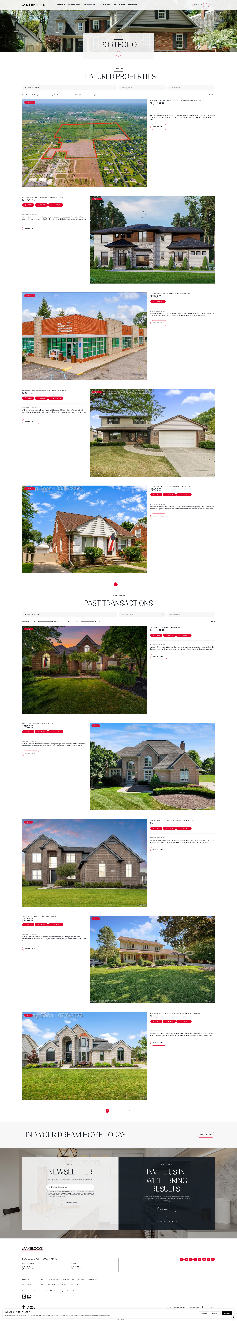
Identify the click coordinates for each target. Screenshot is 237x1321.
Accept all (227, 1313)
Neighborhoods (74, 5)
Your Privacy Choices (118, 1319)
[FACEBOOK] (182, 1259)
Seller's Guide (62, 1285)
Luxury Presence (179, 1307)
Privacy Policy (61, 1196)
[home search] (208, 5)
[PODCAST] (204, 1259)
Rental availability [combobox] (175, 88)
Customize (215, 1313)
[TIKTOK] (208, 1259)
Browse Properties (206, 1134)
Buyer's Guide (50, 1285)
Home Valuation (119, 5)
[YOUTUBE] (199, 1259)
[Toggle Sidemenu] (213, 5)
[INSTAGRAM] (186, 1259)
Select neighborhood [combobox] (127, 88)
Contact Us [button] (92, 1280)
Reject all (204, 1313)
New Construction (90, 5)
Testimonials (74, 1285)
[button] (166, 1209)
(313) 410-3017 (172, 1221)
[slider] (37, 94)
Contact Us (132, 5)
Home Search (105, 5)
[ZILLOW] (213, 1259)
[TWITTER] (195, 1259)
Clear (211, 95)
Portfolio (61, 5)
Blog (41, 1285)
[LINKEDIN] (191, 1259)
